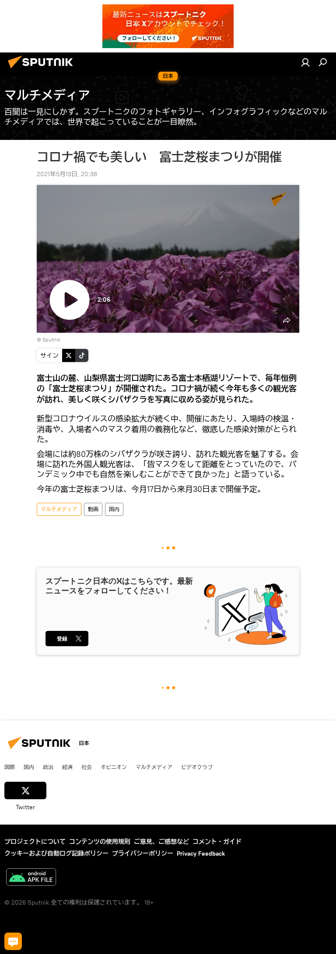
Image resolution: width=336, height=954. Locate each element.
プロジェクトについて (35, 842)
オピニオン (114, 767)
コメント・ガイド (217, 842)
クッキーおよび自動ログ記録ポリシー (56, 853)
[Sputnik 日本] (42, 69)
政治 (48, 767)
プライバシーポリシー (142, 853)
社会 (86, 767)
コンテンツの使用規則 (99, 842)
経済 (67, 767)
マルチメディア (59, 509)
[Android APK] (31, 878)
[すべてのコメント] (13, 941)
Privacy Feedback (201, 853)
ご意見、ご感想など (161, 842)
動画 (93, 509)
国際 (9, 767)
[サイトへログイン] (305, 62)
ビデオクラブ (197, 767)
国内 (114, 509)
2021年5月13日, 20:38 (67, 174)
